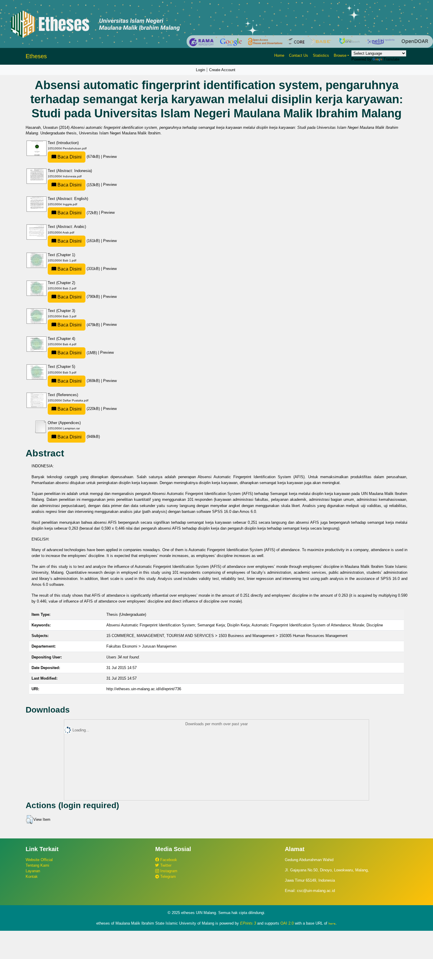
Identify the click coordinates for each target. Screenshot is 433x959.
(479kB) (78, 325)
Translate (391, 59)
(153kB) (78, 185)
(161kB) (78, 241)
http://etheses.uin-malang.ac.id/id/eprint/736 (143, 689)
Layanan (33, 871)
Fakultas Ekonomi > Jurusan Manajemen (141, 646)
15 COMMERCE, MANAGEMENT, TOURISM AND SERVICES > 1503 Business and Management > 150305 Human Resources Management (227, 635)
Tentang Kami (37, 865)
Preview (110, 156)
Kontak (32, 876)
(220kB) (78, 408)
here (332, 923)
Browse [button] (340, 55)
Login (200, 70)
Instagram (168, 871)
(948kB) (78, 436)
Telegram (167, 876)
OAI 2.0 (287, 923)
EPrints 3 (248, 923)
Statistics (321, 55)
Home (279, 55)
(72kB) (77, 213)
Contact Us (298, 55)
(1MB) (77, 353)
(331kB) (78, 268)
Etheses (36, 56)
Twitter (165, 865)
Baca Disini (69, 156)
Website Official (39, 860)
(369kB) (78, 380)
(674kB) (78, 156)
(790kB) (78, 296)
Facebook (168, 860)
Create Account (222, 70)
